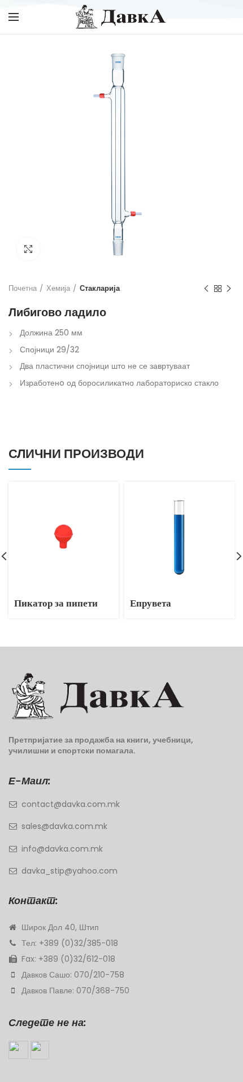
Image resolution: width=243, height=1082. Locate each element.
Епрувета (150, 603)
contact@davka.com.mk (70, 804)
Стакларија (100, 288)
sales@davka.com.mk (64, 826)
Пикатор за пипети (56, 603)
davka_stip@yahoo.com (69, 870)
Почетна (22, 288)
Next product (229, 288)
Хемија (58, 288)
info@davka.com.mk (62, 848)
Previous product (206, 288)
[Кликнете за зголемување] (28, 249)
